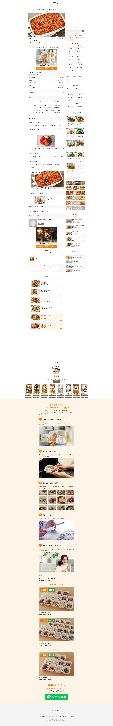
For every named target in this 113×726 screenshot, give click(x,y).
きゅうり (80, 35)
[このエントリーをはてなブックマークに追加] (34, 40)
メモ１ (34, 82)
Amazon (39, 210)
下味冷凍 (82, 37)
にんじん (68, 35)
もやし (68, 39)
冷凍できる (52, 267)
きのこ (36, 267)
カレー (44, 267)
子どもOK (57, 267)
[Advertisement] (46, 345)
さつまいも (71, 39)
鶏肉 (67, 37)
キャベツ (76, 35)
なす (67, 33)
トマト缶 (40, 267)
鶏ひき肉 (31, 267)
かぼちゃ (72, 35)
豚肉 (70, 37)
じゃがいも (78, 33)
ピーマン (71, 33)
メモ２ (33, 102)
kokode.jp (40, 223)
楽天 (43, 210)
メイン (47, 267)
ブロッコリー (77, 37)
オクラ (73, 37)
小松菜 (74, 33)
